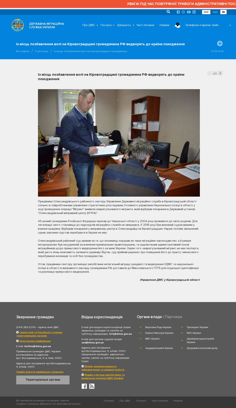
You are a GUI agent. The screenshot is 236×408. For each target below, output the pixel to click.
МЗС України (194, 333)
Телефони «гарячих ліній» (202, 25)
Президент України (197, 327)
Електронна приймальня (35, 341)
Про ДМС (88, 25)
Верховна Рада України (158, 327)
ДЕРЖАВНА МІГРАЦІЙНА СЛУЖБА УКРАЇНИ (46, 25)
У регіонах (41, 51)
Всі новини (22, 51)
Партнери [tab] (173, 317)
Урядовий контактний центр (202, 348)
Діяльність (124, 25)
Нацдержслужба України (159, 348)
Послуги (106, 25)
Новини (164, 25)
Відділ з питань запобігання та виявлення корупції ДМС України (103, 376)
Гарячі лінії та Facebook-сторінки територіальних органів (39, 334)
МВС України (152, 338)
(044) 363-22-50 (26, 327)
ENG (215, 12)
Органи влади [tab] (149, 317)
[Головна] (16, 26)
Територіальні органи (43, 380)
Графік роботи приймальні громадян (39, 371)
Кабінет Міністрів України (159, 333)
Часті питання (145, 25)
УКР (206, 12)
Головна (109, 400)
